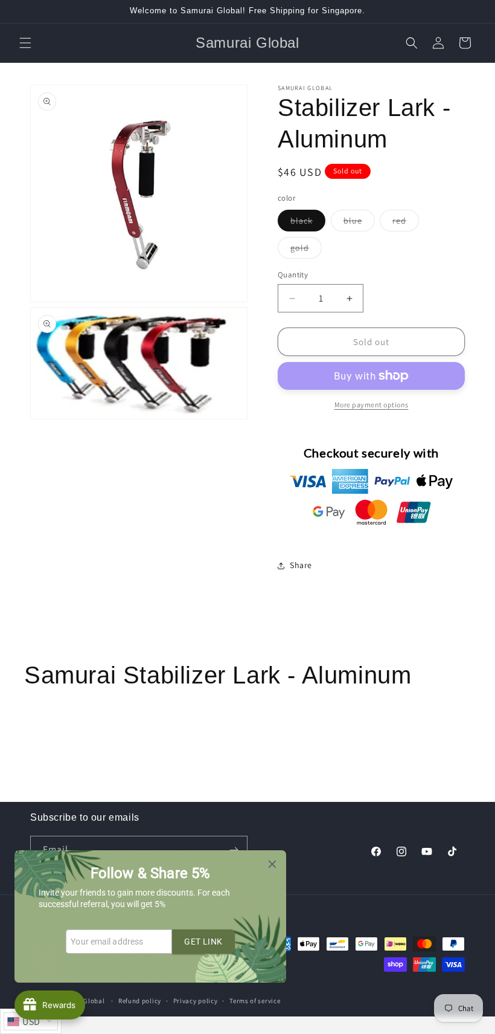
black (307, 223)
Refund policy (139, 1001)
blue (359, 223)
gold (306, 250)
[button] (25, 43)
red (405, 223)
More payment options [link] (371, 404)
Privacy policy (195, 1001)
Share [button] (301, 565)
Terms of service (254, 1001)
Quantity (293, 275)
